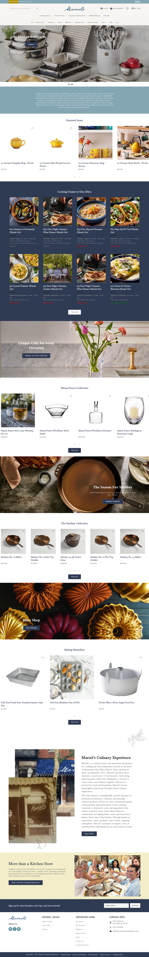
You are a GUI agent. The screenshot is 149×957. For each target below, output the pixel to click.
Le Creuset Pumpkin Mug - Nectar (17, 163)
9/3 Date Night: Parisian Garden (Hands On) (54, 287)
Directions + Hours (26, 2)
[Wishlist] (127, 8)
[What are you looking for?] (37, 8)
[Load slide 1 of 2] (72, 637)
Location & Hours (82, 945)
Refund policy (65, 954)
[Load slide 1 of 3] (68, 84)
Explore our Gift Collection (36, 355)
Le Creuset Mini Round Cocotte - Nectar (55, 164)
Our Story (79, 921)
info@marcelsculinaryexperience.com (125, 931)
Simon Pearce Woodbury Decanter (95, 430)
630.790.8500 (118, 927)
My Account (80, 925)
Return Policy (81, 933)
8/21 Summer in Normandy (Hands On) (22, 231)
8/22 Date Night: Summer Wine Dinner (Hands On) (55, 231)
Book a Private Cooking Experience (26, 882)
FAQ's (78, 937)
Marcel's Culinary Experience (49, 954)
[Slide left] (70, 177)
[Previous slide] (64, 84)
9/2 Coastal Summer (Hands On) (23, 287)
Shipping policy (118, 954)
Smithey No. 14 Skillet (130, 557)
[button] (45, 16)
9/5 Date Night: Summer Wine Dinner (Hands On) (89, 287)
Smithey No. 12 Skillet (11, 557)
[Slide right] (79, 177)
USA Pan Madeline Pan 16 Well (65, 702)
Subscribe (135, 905)
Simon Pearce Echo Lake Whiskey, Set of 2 (17, 432)
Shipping (79, 929)
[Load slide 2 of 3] (71, 84)
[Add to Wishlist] (32, 128)
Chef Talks (46, 925)
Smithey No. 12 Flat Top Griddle (42, 558)
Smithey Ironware (113, 501)
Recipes (45, 929)
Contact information (79, 954)
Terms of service (105, 954)
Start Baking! (31, 627)
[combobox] (22, 9)
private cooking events (48, 869)
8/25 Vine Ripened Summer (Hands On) (90, 231)
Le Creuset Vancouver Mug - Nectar (92, 164)
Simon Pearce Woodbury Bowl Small (54, 432)
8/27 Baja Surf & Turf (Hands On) (124, 231)
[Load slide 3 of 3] (75, 84)
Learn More (89, 833)
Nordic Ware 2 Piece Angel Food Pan (116, 702)
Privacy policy (93, 954)
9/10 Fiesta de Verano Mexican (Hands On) (121, 287)
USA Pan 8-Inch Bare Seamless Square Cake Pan (22, 704)
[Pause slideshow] (85, 84)
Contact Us (80, 941)
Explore (31, 44)
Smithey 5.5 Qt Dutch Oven (71, 558)
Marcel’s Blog (47, 921)
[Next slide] (80, 84)
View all (74, 312)
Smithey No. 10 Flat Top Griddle (101, 558)
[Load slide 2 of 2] (76, 637)
